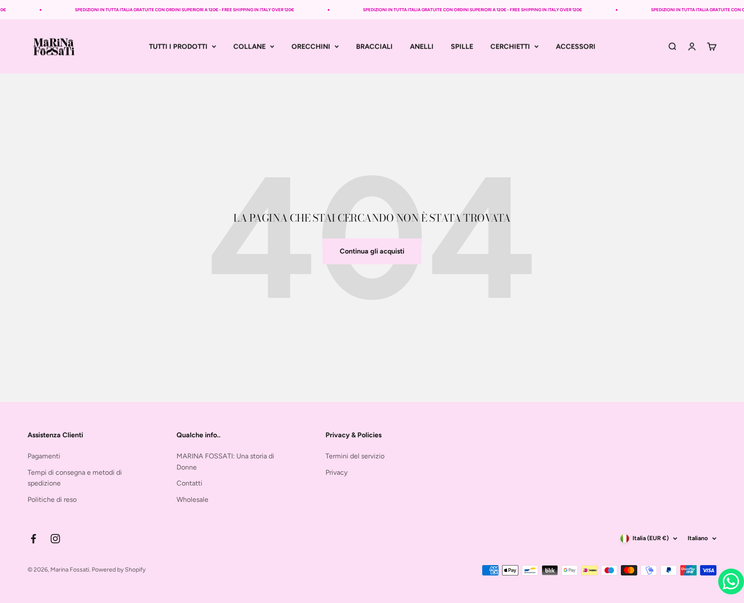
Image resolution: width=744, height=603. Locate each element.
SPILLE (462, 46)
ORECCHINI (310, 46)
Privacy (336, 472)
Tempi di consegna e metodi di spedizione (75, 478)
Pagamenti (44, 456)
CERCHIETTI (510, 46)
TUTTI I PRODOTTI (178, 46)
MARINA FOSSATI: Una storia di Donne (225, 461)
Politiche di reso (52, 499)
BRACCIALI (374, 46)
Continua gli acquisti (372, 251)
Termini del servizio (355, 456)
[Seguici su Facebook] (33, 538)
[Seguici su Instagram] (55, 538)
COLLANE (249, 46)
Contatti (189, 483)
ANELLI (422, 46)
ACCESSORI (575, 46)
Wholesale (192, 499)
